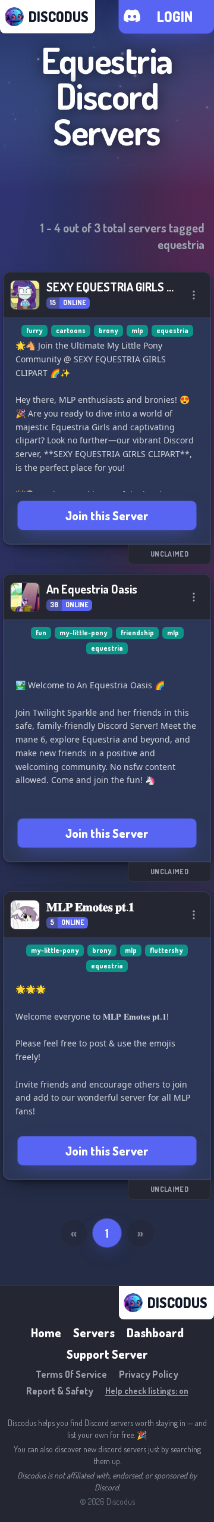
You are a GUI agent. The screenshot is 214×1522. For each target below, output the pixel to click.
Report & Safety (59, 1391)
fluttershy (166, 950)
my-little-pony (83, 632)
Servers (94, 1332)
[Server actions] (193, 295)
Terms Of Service (71, 1374)
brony (108, 330)
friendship (137, 632)
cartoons (71, 330)
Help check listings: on (146, 1391)
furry (34, 330)
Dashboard (155, 1332)
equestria (172, 330)
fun (41, 632)
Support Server (107, 1354)
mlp (137, 330)
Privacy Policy (148, 1374)
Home (46, 1332)
